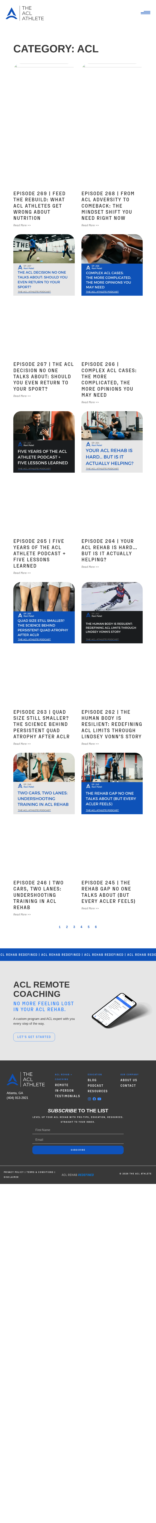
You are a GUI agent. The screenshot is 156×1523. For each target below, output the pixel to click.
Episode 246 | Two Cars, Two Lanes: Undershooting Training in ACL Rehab (38, 894)
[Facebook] (94, 1099)
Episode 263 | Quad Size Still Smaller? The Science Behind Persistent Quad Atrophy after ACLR (41, 724)
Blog (92, 1080)
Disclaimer (11, 1177)
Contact (128, 1085)
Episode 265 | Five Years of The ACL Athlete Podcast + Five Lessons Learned (39, 553)
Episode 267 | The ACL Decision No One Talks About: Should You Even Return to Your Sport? (43, 376)
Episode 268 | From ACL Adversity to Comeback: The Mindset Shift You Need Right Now (108, 205)
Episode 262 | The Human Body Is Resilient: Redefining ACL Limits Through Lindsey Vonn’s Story (111, 724)
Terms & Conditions (40, 1172)
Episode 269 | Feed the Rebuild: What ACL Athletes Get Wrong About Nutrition (39, 205)
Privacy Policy (14, 1172)
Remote (61, 1085)
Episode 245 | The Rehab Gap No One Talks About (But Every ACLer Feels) (108, 891)
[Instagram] (89, 1099)
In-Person (64, 1090)
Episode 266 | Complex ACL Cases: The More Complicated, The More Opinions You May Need (109, 379)
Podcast (95, 1085)
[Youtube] (99, 1099)
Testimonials (67, 1096)
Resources (98, 1091)
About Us (128, 1080)
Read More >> (22, 225)
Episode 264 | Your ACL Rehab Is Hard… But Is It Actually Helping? (109, 550)
